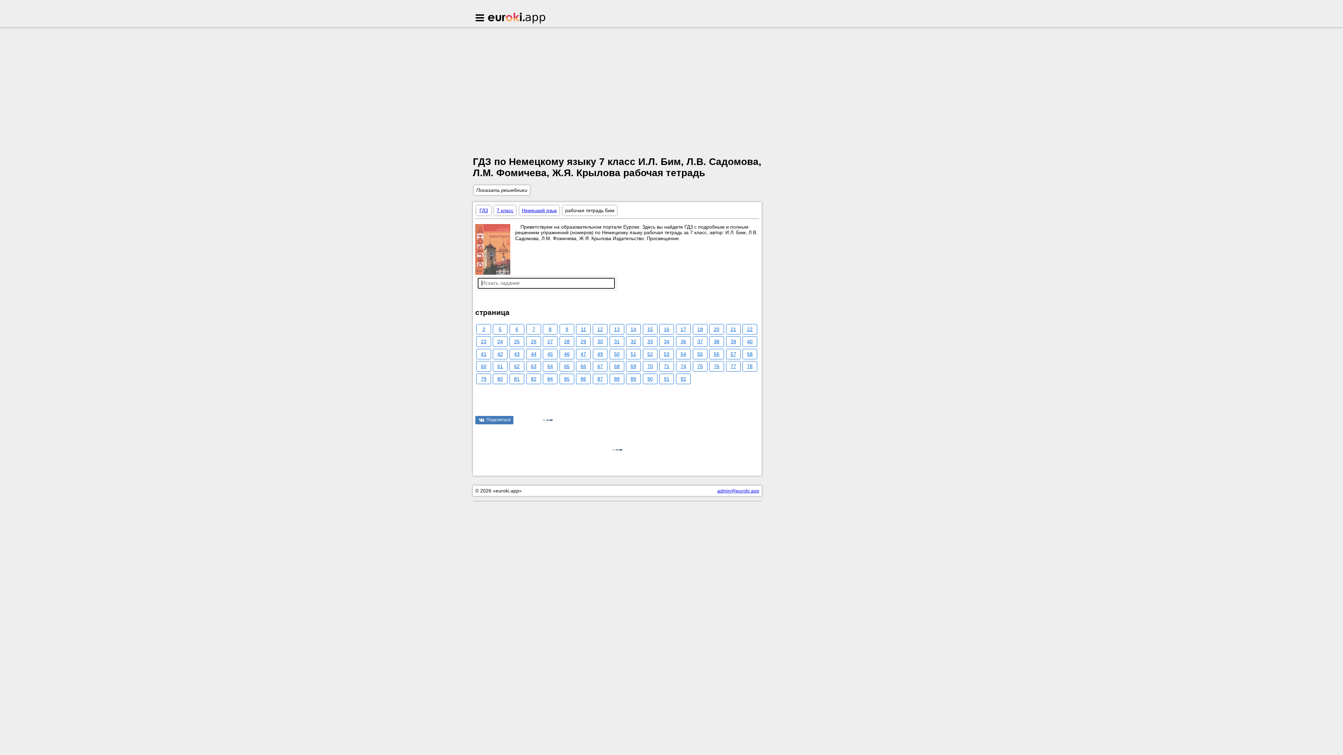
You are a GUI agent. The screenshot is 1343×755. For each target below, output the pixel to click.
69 (633, 366)
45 (550, 354)
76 (716, 366)
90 (650, 379)
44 (534, 354)
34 (666, 341)
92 (683, 379)
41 (483, 354)
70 (650, 366)
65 (567, 366)
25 (517, 341)
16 (666, 329)
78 (750, 366)
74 (683, 366)
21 (733, 329)
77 (733, 366)
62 (517, 366)
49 (600, 354)
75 (700, 366)
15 (650, 329)
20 (716, 329)
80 (500, 379)
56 (716, 354)
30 (600, 341)
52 (650, 354)
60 (483, 366)
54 (683, 354)
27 (550, 341)
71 (666, 366)
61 (500, 366)
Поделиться (498, 419)
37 (700, 341)
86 (583, 379)
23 (483, 341)
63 (534, 366)
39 (733, 341)
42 (500, 354)
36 (683, 341)
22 (750, 329)
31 (617, 341)
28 (567, 341)
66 (583, 366)
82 (534, 379)
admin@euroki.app (738, 491)
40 (750, 341)
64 (550, 366)
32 (633, 341)
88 (617, 379)
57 (733, 354)
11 (583, 329)
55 (700, 354)
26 (534, 341)
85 (567, 379)
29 (583, 341)
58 (750, 354)
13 (617, 329)
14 (633, 329)
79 (483, 379)
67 (600, 366)
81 (517, 379)
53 (666, 354)
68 (617, 366)
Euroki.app (517, 18)
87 (600, 379)
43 (517, 354)
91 (666, 379)
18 (700, 329)
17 (683, 329)
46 (567, 354)
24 (500, 341)
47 (583, 354)
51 (633, 354)
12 (600, 329)
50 (617, 354)
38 (716, 341)
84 (550, 379)
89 (633, 379)
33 (650, 341)
